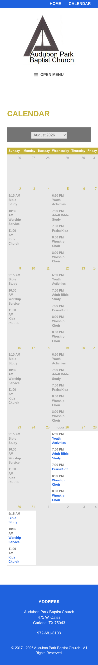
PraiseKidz (60, 231)
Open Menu (52, 75)
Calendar (80, 4)
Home (55, 4)
